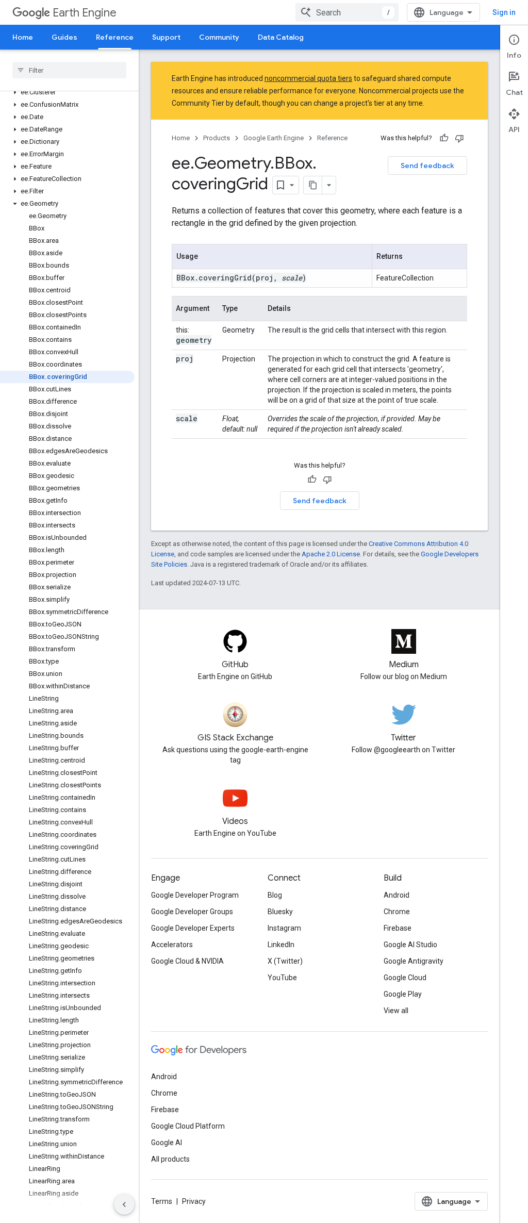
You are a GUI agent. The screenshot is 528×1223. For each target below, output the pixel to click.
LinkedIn (281, 944)
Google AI (166, 1142)
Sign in (504, 12)
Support (166, 37)
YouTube (282, 977)
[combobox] (347, 12)
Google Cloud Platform (188, 1126)
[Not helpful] (459, 138)
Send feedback (427, 165)
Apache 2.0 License (331, 554)
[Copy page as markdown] (313, 185)
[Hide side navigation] (124, 1204)
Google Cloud (405, 977)
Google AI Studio (410, 944)
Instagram (284, 928)
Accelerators (172, 944)
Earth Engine (85, 13)
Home (22, 37)
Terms (161, 1201)
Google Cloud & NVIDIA (187, 961)
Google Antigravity (413, 961)
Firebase (397, 928)
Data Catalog (281, 37)
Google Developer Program (195, 895)
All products (170, 1159)
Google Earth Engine (273, 138)
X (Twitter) (285, 961)
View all (396, 1010)
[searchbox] (69, 70)
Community (219, 37)
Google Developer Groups (192, 911)
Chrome (397, 911)
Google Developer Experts (193, 928)
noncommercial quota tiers (308, 78)
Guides (64, 37)
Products (216, 138)
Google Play (403, 994)
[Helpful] (444, 138)
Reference (115, 37)
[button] (67, 92)
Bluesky (280, 911)
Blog (275, 895)
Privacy (194, 1201)
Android (396, 895)
